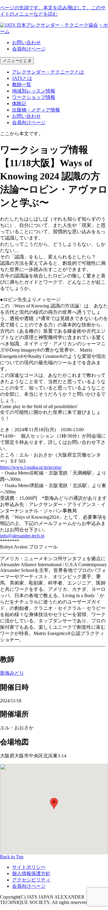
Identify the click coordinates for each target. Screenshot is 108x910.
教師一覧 (21, 84)
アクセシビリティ (31, 879)
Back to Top (11, 856)
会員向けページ (29, 48)
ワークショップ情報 (33, 97)
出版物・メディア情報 (36, 109)
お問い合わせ (26, 42)
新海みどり (12, 673)
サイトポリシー (29, 867)
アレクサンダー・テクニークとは (48, 72)
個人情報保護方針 (31, 873)
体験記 (19, 103)
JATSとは (22, 78)
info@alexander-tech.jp (22, 535)
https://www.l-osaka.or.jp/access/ (31, 467)
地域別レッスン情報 (33, 90)
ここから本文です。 (21, 133)
